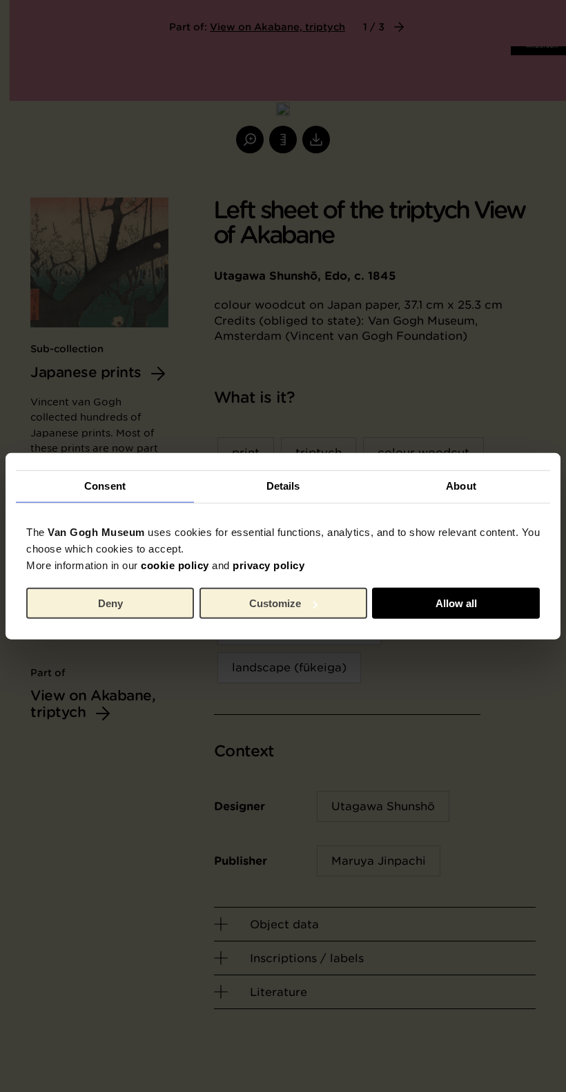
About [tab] (461, 486)
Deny (110, 603)
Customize (275, 603)
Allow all (456, 603)
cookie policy (175, 565)
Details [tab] (283, 486)
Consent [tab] (105, 486)
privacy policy (268, 565)
